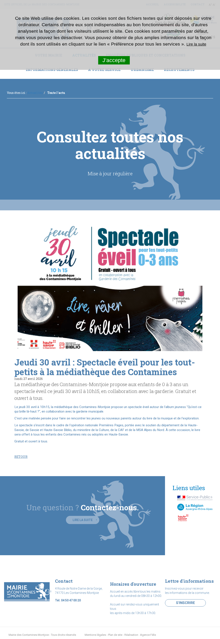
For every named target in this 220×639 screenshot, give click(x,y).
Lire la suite (83, 520)
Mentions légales (95, 634)
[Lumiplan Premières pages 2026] (110, 286)
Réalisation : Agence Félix (140, 634)
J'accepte (113, 60)
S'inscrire (185, 603)
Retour (21, 457)
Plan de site (115, 634)
